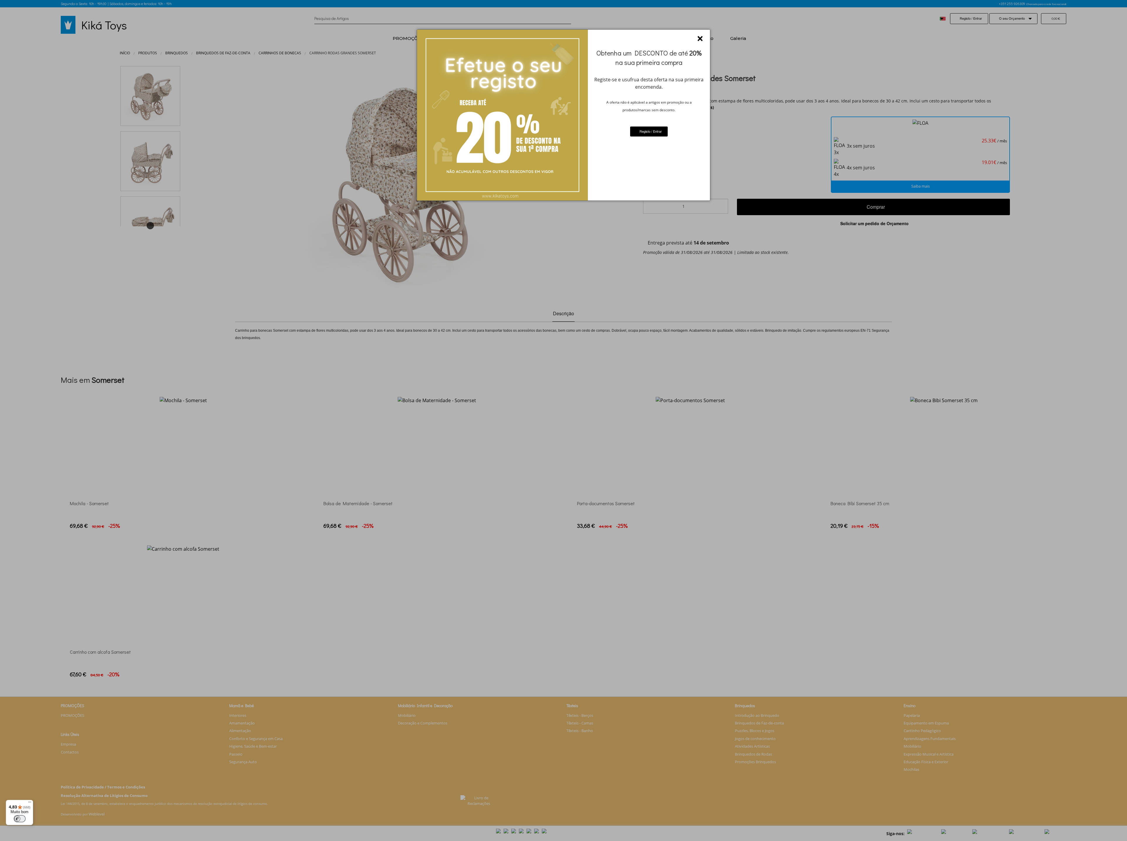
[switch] (20, 818)
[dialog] (563, 115)
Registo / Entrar (650, 131)
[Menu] (29, 803)
